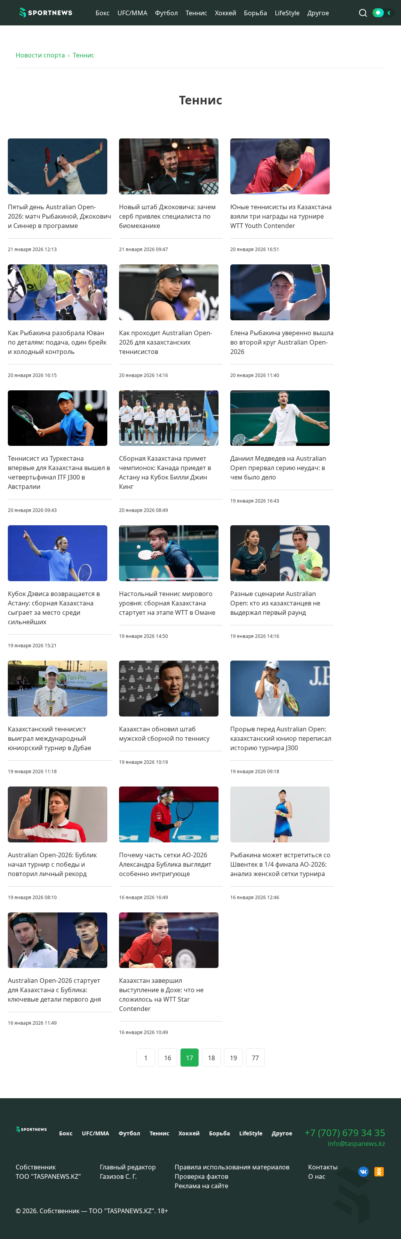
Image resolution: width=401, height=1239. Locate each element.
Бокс (103, 13)
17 (189, 1058)
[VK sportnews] (363, 1171)
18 (211, 1058)
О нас (316, 1176)
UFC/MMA (132, 13)
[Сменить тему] (383, 12)
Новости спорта (40, 55)
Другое (318, 13)
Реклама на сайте (201, 1186)
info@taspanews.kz (356, 1143)
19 (233, 1058)
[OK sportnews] (379, 1171)
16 (167, 1058)
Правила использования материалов (232, 1167)
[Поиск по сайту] (363, 13)
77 (255, 1058)
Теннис (196, 13)
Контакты (323, 1167)
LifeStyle (287, 13)
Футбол (166, 13)
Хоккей (225, 13)
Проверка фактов (201, 1176)
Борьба (255, 13)
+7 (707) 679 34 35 (345, 1132)
